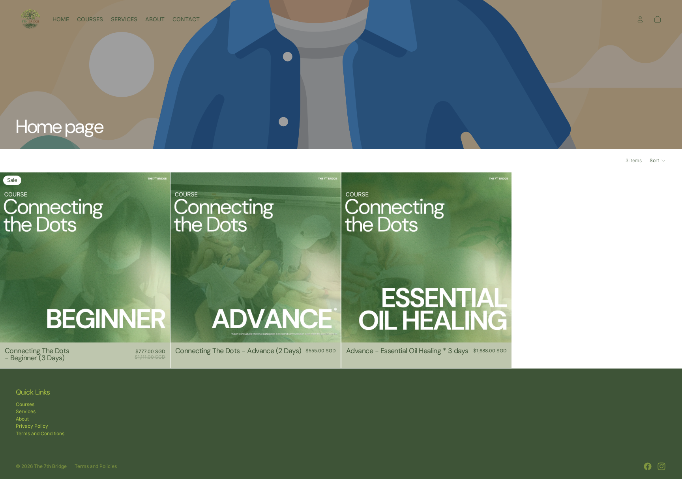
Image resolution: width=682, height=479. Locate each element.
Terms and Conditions (40, 433)
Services (26, 411)
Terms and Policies (96, 466)
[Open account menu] (640, 19)
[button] (658, 160)
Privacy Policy (32, 426)
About (22, 419)
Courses (25, 404)
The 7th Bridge (50, 466)
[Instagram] (661, 466)
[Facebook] (647, 466)
